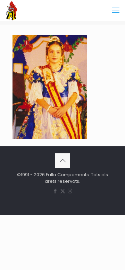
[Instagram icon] (70, 191)
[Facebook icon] (55, 191)
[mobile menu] (116, 10)
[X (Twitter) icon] (62, 191)
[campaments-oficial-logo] (11, 10)
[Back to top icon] (62, 160)
